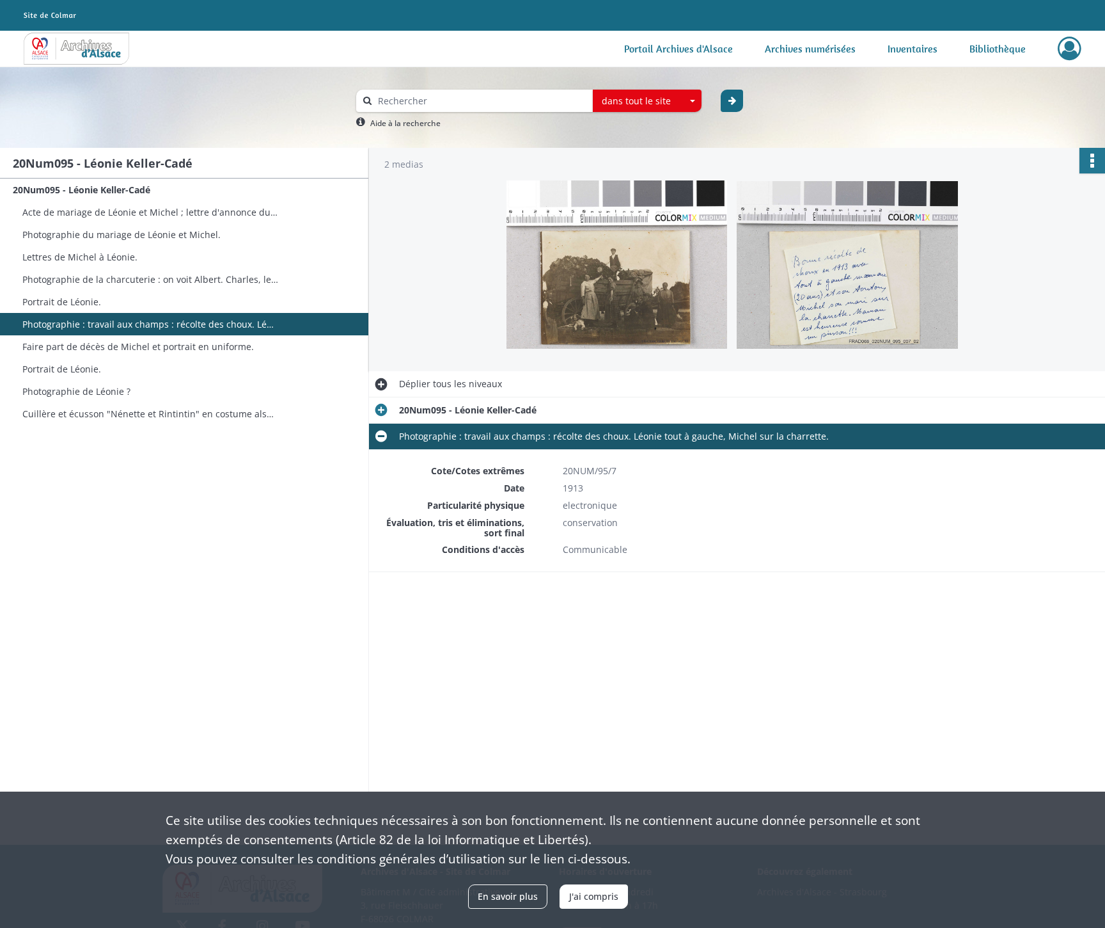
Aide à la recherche (405, 123)
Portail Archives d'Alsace (678, 48)
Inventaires (912, 48)
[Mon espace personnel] (1069, 49)
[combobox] (647, 101)
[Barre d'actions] (1092, 160)
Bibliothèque (997, 48)
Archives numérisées (810, 48)
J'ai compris (593, 896)
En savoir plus (508, 896)
